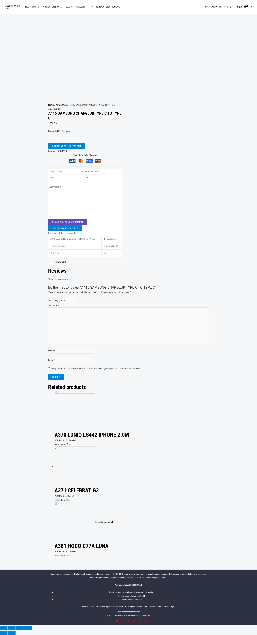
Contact (228, 7)
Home (51, 105)
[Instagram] (123, 621)
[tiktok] (134, 621)
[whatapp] (140, 621)
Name (51, 350)
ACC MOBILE (62, 105)
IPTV (90, 7)
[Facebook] (111, 621)
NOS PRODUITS (32, 7)
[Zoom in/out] (28, 628)
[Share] (12, 628)
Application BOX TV (52, 7)
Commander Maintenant (66, 146)
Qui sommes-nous (213, 7)
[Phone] (146, 621)
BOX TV (69, 7)
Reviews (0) (60, 262)
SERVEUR (80, 7)
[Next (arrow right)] (12, 633)
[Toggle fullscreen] (20, 628)
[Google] (128, 621)
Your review (54, 305)
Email (51, 360)
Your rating (53, 300)
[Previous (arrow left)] (3, 633)
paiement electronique (108, 7)
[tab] (132, 262)
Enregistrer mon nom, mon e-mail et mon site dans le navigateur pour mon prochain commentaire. (95, 368)
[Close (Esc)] (3, 628)
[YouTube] (117, 621)
